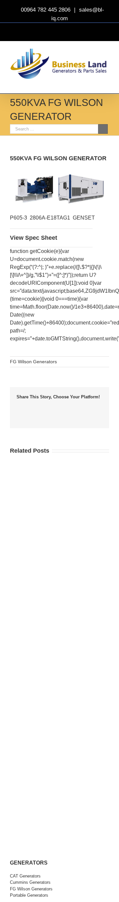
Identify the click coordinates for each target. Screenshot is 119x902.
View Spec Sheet (33, 237)
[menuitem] (59, 876)
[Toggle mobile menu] (106, 83)
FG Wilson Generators (33, 361)
